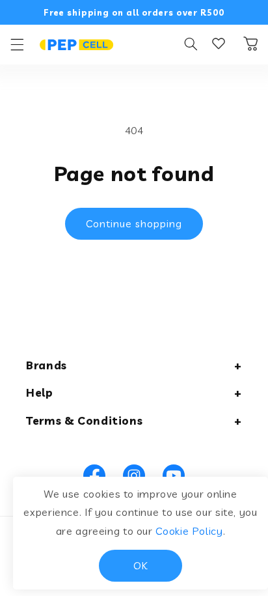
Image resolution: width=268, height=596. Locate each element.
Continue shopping (134, 223)
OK (140, 565)
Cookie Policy (188, 530)
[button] (17, 44)
